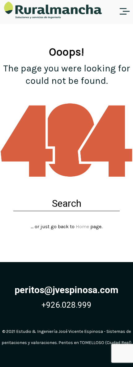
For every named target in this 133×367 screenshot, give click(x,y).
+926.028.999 (66, 305)
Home (82, 226)
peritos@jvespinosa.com (66, 289)
